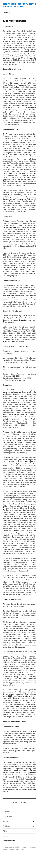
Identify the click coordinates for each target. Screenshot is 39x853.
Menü (6, 12)
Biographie (7, 816)
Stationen (7, 826)
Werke (5, 821)
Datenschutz (20, 849)
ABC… (5, 831)
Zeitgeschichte (9, 841)
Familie (6, 836)
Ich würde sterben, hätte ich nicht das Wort (19, 5)
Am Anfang (7, 811)
